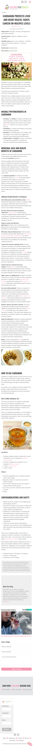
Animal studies (12, 212)
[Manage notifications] (29, 743)
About (4, 738)
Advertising (12, 738)
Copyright (21, 740)
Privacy (27, 738)
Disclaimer (12, 740)
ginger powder (14, 464)
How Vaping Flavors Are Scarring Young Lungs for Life (16, 636)
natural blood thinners (11, 539)
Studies (28, 200)
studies (8, 125)
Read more (6, 602)
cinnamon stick (12, 466)
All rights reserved (8, 743)
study (19, 339)
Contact (20, 738)
